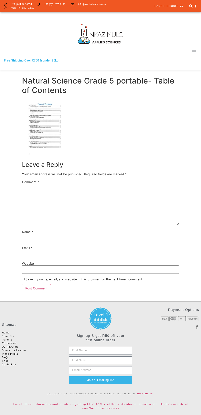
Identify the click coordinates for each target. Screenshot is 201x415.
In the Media (10, 354)
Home (5, 332)
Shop (5, 361)
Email (27, 247)
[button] (191, 6)
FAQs (5, 357)
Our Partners (10, 346)
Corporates (9, 343)
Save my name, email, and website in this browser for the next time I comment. (84, 279)
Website (28, 263)
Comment (30, 182)
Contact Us (9, 364)
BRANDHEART (145, 393)
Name (27, 231)
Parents (7, 339)
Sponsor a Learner (14, 350)
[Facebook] (195, 6)
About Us (8, 336)
